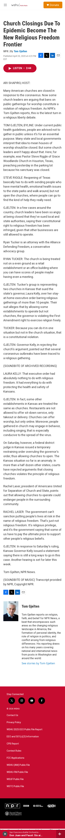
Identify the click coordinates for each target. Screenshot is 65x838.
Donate (54, 4)
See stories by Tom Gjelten (38, 663)
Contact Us (12, 715)
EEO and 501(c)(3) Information (23, 736)
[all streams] (60, 834)
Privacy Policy (14, 722)
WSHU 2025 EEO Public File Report (24, 729)
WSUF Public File (15, 779)
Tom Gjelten (20, 51)
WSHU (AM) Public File (18, 765)
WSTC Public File (15, 786)
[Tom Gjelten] (10, 611)
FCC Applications (15, 758)
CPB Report (13, 743)
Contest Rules (14, 751)
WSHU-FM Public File (17, 772)
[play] (5, 834)
